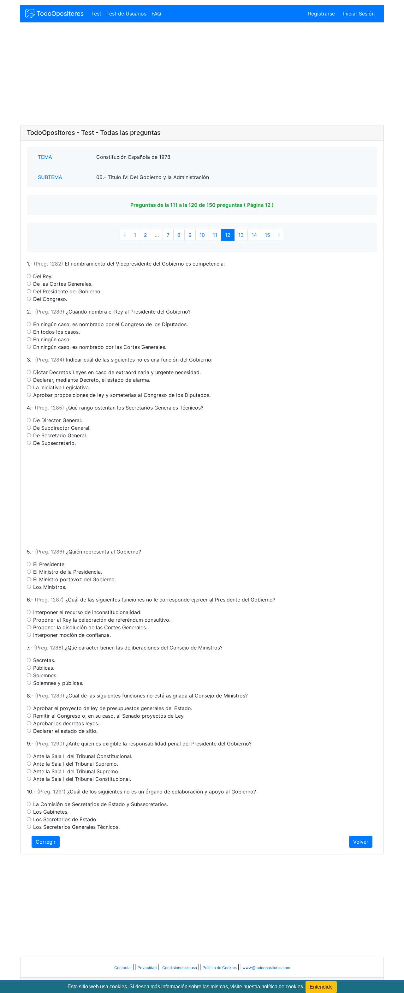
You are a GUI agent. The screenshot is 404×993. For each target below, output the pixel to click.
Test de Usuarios (126, 13)
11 (215, 235)
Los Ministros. (49, 587)
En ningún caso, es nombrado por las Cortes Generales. (99, 347)
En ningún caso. (52, 339)
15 (267, 235)
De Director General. (57, 420)
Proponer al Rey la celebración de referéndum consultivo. (101, 620)
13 (241, 235)
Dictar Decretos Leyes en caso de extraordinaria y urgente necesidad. (117, 372)
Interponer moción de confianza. (72, 635)
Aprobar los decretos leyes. (66, 723)
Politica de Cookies (220, 967)
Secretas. (44, 660)
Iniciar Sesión (359, 13)
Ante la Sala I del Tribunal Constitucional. (82, 779)
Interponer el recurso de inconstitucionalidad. (87, 612)
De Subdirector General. (62, 428)
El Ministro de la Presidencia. (67, 572)
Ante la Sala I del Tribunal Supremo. (75, 764)
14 (254, 235)
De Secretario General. (60, 435)
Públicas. (43, 668)
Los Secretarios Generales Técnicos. (76, 827)
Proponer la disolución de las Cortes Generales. (90, 627)
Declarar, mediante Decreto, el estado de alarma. (91, 380)
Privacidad (147, 967)
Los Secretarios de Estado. (65, 819)
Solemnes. (45, 675)
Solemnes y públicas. (58, 683)
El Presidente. (49, 564)
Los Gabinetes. (50, 812)
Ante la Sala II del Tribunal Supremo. (76, 771)
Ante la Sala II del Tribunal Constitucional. (82, 756)
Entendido (321, 987)
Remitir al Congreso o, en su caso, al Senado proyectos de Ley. (109, 716)
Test (96, 13)
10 (202, 235)
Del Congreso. (50, 299)
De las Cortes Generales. (62, 284)
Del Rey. (42, 276)
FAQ (156, 13)
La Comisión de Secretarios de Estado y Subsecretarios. (100, 804)
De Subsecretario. (54, 443)
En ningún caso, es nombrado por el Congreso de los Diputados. (110, 324)
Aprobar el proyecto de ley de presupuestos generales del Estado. (112, 708)
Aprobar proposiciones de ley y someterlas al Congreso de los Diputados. (122, 395)
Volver (360, 842)
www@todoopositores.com (266, 967)
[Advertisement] (202, 74)
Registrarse (321, 13)
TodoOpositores (59, 13)
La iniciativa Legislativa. (61, 387)
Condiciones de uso (180, 967)
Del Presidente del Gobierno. (67, 291)
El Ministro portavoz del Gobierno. (74, 579)
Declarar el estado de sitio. (65, 731)
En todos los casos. (56, 332)
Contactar (123, 967)
